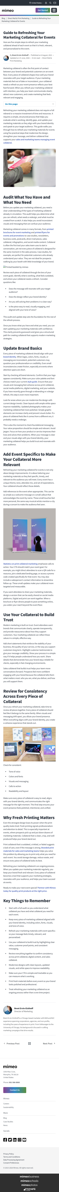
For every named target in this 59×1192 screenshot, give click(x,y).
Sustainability (8, 1107)
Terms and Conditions (11, 1157)
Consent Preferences (11, 1163)
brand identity (9, 357)
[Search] (50, 3)
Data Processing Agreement (13, 1160)
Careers (6, 1103)
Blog (3, 18)
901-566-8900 (14, 1082)
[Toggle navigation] (54, 10)
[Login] (46, 3)
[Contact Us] (55, 3)
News (5, 1125)
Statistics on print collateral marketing (20, 563)
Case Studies (8, 1121)
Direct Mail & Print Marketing (18, 18)
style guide (32, 381)
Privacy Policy (8, 1154)
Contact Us (15, 1090)
